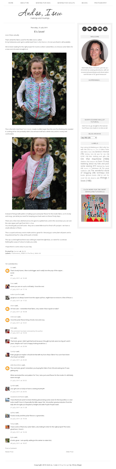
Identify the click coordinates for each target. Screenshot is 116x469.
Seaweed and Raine (17, 397)
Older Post (69, 452)
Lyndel (12, 386)
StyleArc (86, 168)
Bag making (84, 147)
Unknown (13, 317)
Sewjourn (92, 161)
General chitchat (102, 151)
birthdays (101, 173)
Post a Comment (11, 448)
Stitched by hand (103, 166)
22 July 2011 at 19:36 (18, 419)
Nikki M (38, 253)
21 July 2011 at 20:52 (18, 380)
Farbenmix (16, 253)
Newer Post (9, 452)
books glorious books (89, 175)
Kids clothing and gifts (97, 156)
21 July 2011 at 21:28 (18, 407)
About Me (24, 3)
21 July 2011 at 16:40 (18, 278)
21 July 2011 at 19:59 (18, 333)
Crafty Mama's (42, 42)
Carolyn (13, 351)
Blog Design (64, 465)
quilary (12, 413)
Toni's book (27, 129)
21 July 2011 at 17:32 (18, 300)
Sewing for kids (43, 3)
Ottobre (83, 161)
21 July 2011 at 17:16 (18, 289)
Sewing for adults (66, 3)
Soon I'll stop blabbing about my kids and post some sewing (95, 163)
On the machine (91, 158)
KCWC (83, 156)
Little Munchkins (15, 365)
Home (10, 3)
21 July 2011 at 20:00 (18, 346)
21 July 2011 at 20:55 (18, 392)
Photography (100, 3)
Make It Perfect (27, 253)
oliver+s (93, 178)
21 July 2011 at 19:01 (18, 323)
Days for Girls (94, 149)
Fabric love (87, 152)
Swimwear (95, 168)
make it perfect (15, 294)
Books (84, 3)
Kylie (12, 437)
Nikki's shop (30, 223)
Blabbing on (95, 147)
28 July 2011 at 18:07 (18, 443)
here (87, 126)
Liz (11, 267)
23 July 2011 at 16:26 (18, 432)
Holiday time (89, 154)
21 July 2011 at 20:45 (18, 360)
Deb (11, 328)
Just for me (101, 154)
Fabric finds (105, 149)
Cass (12, 283)
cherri (12, 306)
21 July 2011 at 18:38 (18, 312)
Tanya (12, 424)
